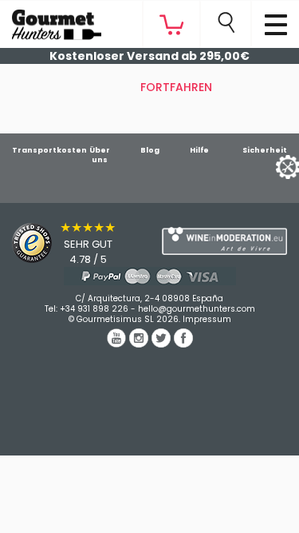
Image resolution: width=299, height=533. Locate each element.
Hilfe (199, 150)
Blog (149, 150)
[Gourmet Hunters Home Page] (50, 21)
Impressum (207, 319)
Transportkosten (49, 150)
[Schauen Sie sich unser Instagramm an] (140, 344)
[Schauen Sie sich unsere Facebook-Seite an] (183, 344)
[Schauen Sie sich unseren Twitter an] (162, 344)
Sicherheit (264, 150)
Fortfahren (176, 87)
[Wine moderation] (225, 240)
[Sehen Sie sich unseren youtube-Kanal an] (118, 344)
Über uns (99, 155)
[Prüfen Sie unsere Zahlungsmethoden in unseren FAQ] (149, 276)
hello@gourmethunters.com (196, 309)
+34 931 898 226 (94, 309)
